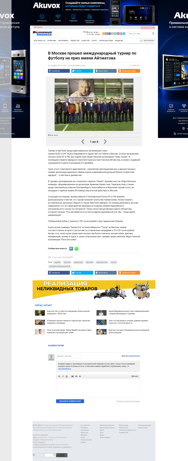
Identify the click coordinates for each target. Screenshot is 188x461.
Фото (101, 432)
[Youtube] (118, 33)
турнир (57, 262)
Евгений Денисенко (76, 66)
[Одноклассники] (112, 33)
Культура (86, 41)
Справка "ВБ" (124, 432)
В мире (83, 442)
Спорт (94, 41)
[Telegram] (124, 33)
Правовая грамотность (127, 430)
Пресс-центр (142, 428)
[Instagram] (121, 33)
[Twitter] (115, 33)
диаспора (78, 262)
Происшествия (106, 41)
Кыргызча (38, 27)
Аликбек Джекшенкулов (59, 266)
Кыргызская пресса (107, 428)
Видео (102, 435)
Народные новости (107, 425)
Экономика (63, 41)
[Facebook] (109, 33)
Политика (51, 41)
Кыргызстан (102, 262)
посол (113, 262)
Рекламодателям (148, 27)
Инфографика (105, 437)
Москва (89, 262)
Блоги (102, 430)
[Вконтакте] (106, 33)
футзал (67, 262)
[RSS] (103, 33)
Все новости (39, 41)
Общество (75, 41)
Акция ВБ (119, 41)
